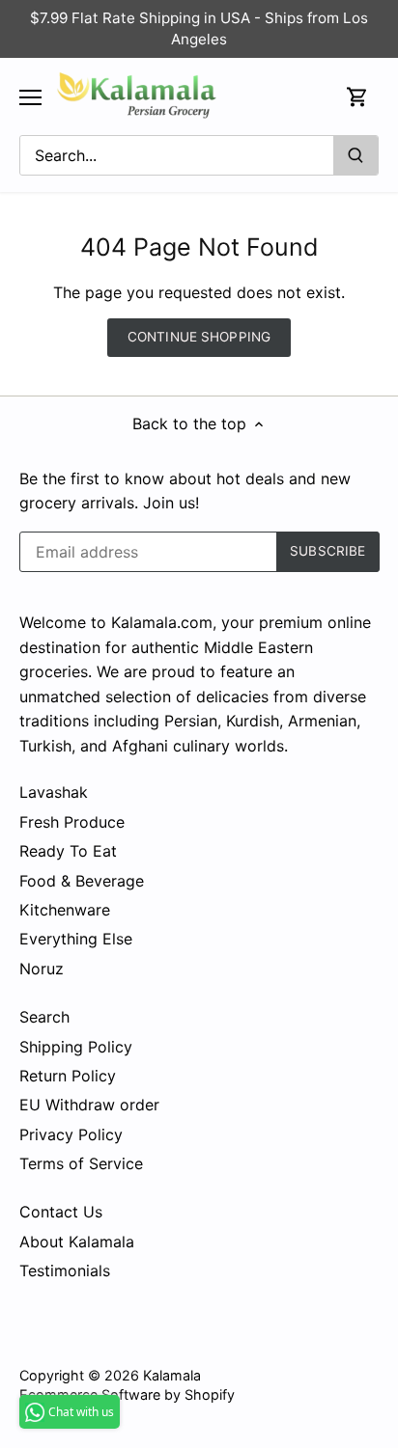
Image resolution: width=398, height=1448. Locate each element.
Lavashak (53, 792)
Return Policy (67, 1075)
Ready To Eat (68, 851)
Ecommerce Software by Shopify (127, 1394)
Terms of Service (81, 1163)
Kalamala (172, 1375)
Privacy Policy (71, 1134)
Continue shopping (199, 336)
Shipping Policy (75, 1046)
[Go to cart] (357, 96)
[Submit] (355, 155)
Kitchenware (64, 909)
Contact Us (60, 1211)
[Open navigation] (30, 97)
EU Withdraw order (89, 1104)
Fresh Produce (72, 822)
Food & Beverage (81, 880)
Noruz (41, 968)
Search (44, 1016)
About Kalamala (76, 1241)
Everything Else (75, 938)
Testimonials (64, 1270)
